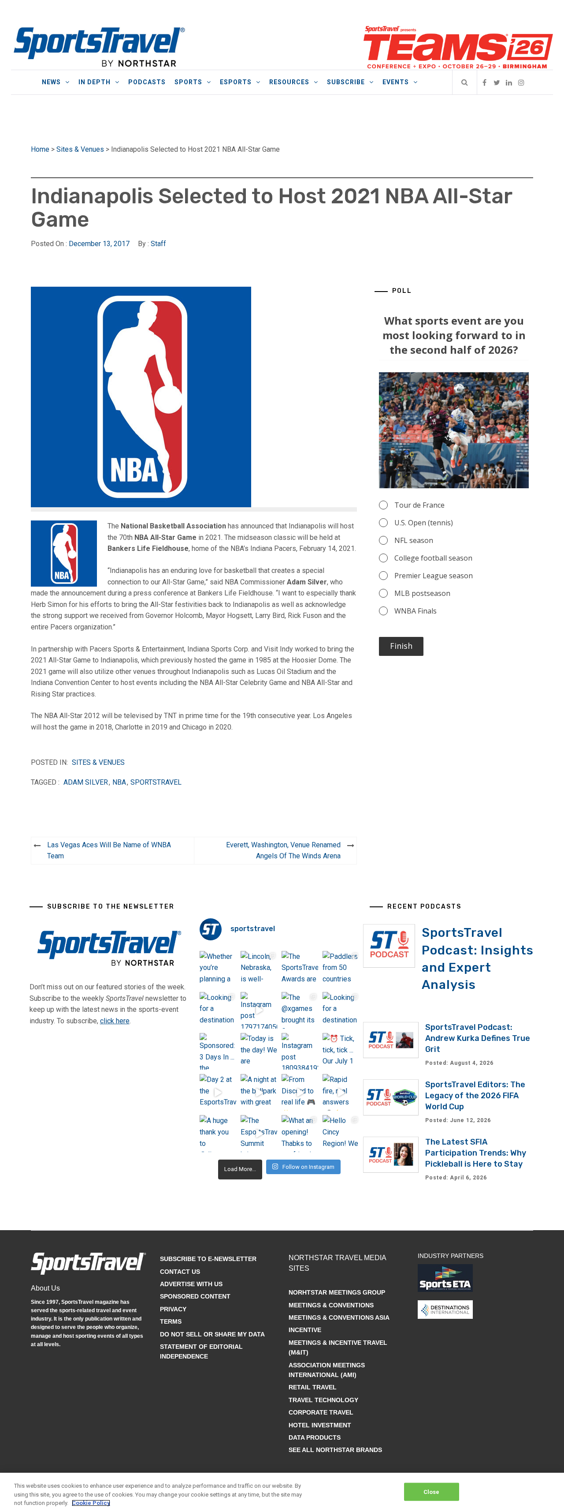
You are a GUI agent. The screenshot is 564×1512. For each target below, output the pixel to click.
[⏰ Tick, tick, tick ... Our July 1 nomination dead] (341, 1051)
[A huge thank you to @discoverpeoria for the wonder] (218, 1133)
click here (115, 1021)
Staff (158, 244)
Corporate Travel (321, 1412)
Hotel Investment (320, 1425)
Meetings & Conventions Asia (339, 1317)
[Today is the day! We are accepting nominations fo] (259, 1051)
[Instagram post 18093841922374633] (300, 1051)
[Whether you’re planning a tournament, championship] (218, 969)
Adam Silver (85, 782)
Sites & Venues (80, 149)
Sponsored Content (195, 1296)
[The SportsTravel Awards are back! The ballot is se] (300, 969)
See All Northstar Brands (335, 1449)
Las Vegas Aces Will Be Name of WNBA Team (109, 851)
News (51, 82)
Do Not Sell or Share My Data (212, 1334)
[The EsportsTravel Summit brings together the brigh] (259, 1133)
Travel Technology (323, 1399)
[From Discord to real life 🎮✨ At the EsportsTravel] (300, 1092)
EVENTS (395, 82)
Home (40, 149)
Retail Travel (313, 1387)
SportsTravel (156, 782)
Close (431, 1491)
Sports (188, 82)
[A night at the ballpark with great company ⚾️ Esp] (259, 1092)
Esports (236, 82)
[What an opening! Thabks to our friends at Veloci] (300, 1133)
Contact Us (180, 1271)
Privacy (173, 1309)
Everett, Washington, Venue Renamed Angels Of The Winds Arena (283, 851)
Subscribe (346, 82)
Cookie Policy (91, 1503)
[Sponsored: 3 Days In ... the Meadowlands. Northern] (218, 1051)
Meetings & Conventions (331, 1305)
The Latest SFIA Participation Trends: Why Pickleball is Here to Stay (475, 1153)
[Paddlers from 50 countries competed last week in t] (341, 969)
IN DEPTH (94, 82)
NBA (119, 782)
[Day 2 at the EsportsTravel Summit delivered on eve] (218, 1092)
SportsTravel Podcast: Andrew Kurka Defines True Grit (477, 1038)
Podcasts (147, 82)
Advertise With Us (191, 1283)
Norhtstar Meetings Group (337, 1292)
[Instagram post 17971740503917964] (259, 1010)
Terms (171, 1321)
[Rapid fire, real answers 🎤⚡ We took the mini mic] (341, 1092)
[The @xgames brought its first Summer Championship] (300, 1010)
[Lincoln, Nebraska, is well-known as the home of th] (259, 969)
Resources (289, 82)
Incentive (305, 1329)
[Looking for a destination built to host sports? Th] (218, 1010)
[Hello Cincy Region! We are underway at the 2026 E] (341, 1133)
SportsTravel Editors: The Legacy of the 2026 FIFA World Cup (475, 1096)
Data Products (315, 1437)
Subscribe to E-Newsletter (208, 1258)
